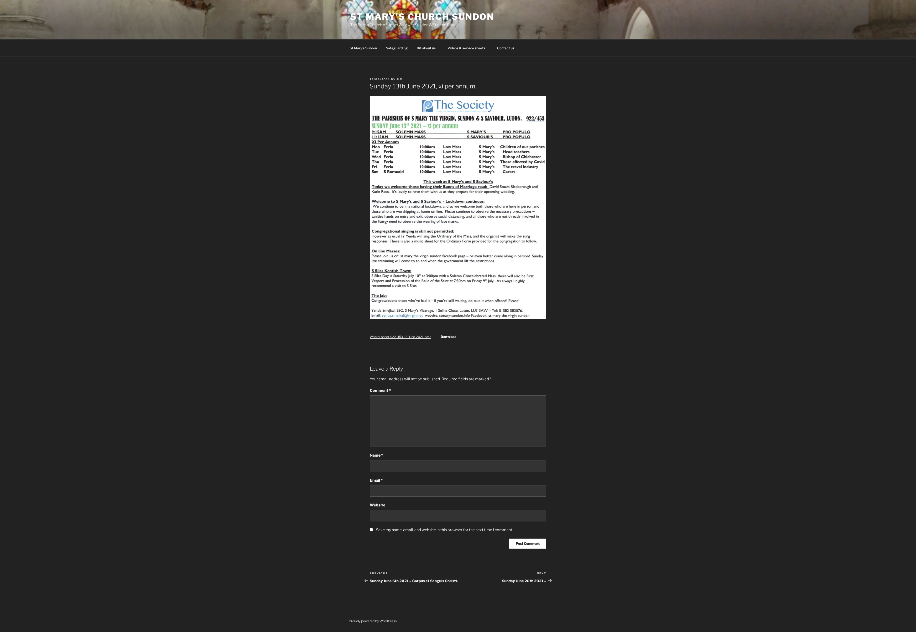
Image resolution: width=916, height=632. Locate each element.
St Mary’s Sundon (363, 48)
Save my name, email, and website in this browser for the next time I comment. (444, 530)
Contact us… (507, 48)
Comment (380, 390)
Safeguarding (397, 48)
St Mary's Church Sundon (422, 16)
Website (377, 505)
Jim (400, 79)
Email (376, 480)
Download (449, 337)
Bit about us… (427, 48)
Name (376, 455)
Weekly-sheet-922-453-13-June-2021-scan (400, 337)
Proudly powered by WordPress (373, 621)
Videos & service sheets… (468, 48)
